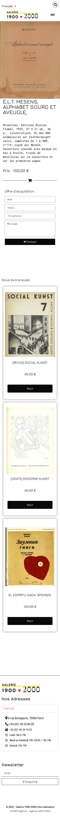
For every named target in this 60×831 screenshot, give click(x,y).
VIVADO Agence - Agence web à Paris (30, 810)
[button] (55, 4)
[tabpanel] (30, 731)
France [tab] (9, 708)
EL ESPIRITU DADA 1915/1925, (30, 595)
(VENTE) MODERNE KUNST (30, 479)
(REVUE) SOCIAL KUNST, (30, 362)
